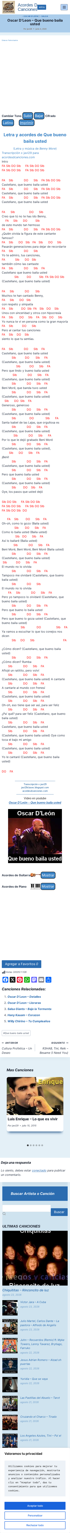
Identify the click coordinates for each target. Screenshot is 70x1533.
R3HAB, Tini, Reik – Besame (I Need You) (54, 1048)
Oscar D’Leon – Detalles (24, 996)
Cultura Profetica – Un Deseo (17, 1048)
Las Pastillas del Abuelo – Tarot (40, 1397)
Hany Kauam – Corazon (24, 1015)
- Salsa (44, 16)
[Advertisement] (35, 77)
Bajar (39, 116)
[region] (35, 1490)
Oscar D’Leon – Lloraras (24, 1003)
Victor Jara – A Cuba (33, 1302)
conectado (39, 1170)
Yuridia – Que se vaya (34, 1379)
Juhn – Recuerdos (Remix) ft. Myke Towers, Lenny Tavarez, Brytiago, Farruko (42, 1344)
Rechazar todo (35, 1525)
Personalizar (35, 1515)
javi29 (29, 29)
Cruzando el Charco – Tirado (38, 1416)
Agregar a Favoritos (21, 964)
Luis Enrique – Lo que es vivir (33, 1119)
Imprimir (26, 123)
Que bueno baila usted (16, 1033)
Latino (8, 123)
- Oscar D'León (30, 16)
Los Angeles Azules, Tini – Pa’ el (40, 1435)
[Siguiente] (57, 1109)
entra (42, 7)
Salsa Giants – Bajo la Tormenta (29, 1009)
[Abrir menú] (64, 7)
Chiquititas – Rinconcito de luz (25, 1290)
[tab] (28, 1145)
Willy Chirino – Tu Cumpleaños (29, 1021)
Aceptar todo (35, 1505)
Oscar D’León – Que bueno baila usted (35, 802)
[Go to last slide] (12, 1109)
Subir (28, 116)
